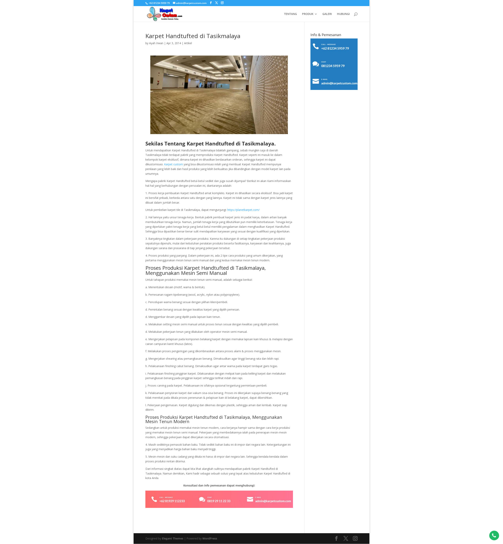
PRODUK (307, 14)
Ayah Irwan (156, 43)
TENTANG (290, 14)
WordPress (209, 538)
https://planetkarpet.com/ (243, 210)
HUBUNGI (343, 14)
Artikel (188, 43)
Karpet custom (173, 164)
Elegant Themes (172, 538)
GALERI (327, 14)
